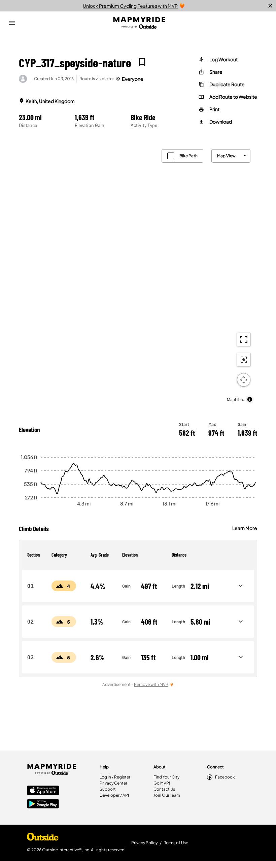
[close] (270, 5)
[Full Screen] (243, 339)
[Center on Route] (243, 359)
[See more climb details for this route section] (241, 586)
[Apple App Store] (43, 791)
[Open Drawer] (12, 23)
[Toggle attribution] (250, 399)
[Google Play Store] (43, 804)
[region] (138, 274)
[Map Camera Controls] (243, 380)
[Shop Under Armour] (43, 838)
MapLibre (235, 399)
